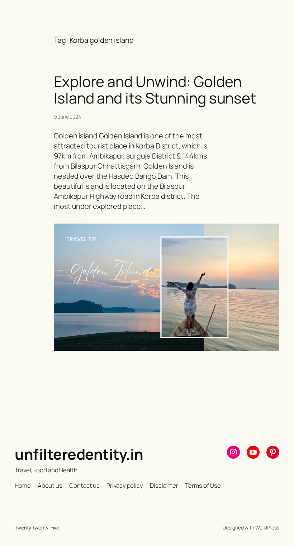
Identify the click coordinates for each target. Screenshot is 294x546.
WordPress (267, 527)
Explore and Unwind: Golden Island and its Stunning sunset (155, 89)
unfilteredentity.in (79, 454)
